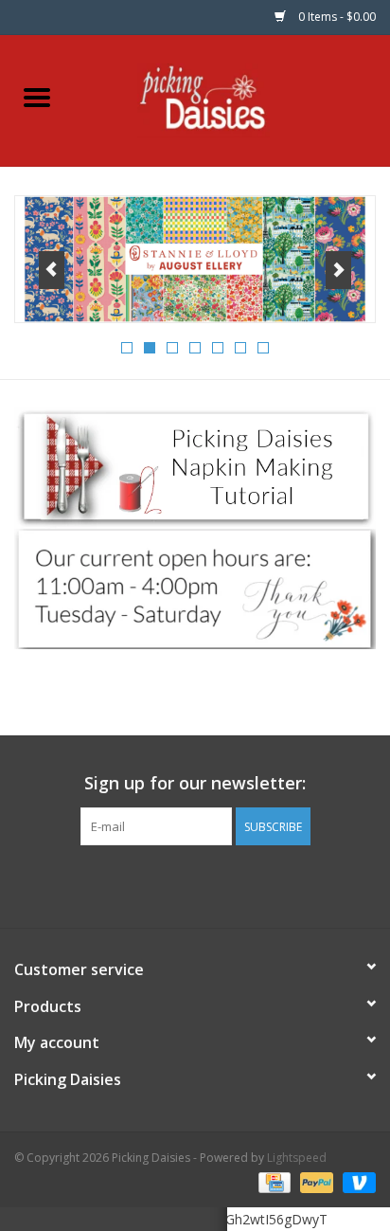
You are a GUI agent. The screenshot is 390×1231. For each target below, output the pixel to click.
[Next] (338, 270)
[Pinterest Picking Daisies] (195, 884)
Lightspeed (297, 1158)
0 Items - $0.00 (335, 17)
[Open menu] (37, 97)
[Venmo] (356, 1181)
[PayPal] (314, 1181)
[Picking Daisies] (232, 99)
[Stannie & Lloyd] (195, 259)
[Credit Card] (272, 1181)
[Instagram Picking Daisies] (229, 884)
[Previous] (51, 270)
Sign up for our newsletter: (195, 783)
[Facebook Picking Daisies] (161, 884)
